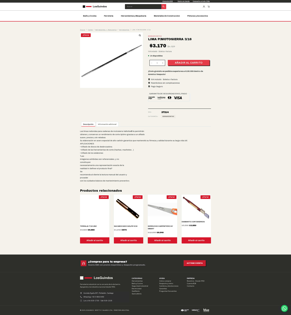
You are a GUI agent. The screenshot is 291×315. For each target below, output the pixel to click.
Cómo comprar (165, 281)
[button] (140, 35)
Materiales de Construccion (167, 16)
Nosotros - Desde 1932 (195, 281)
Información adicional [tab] (107, 124)
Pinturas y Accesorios (197, 16)
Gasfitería (135, 291)
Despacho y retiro (166, 283)
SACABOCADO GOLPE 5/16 (125, 226)
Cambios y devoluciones (168, 286)
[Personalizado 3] (206, 310)
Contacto (190, 286)
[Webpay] (195, 310)
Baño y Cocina (90, 16)
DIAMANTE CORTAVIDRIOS (193, 222)
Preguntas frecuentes (168, 291)
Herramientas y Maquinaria (133, 16)
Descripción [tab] (88, 124)
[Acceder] (203, 6)
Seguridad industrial (140, 286)
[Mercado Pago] (184, 310)
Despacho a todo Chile (201, 1)
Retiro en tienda (183, 1)
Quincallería (136, 294)
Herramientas (155, 36)
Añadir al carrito (189, 62)
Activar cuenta (195, 263)
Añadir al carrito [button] (95, 240)
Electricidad (136, 289)
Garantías (163, 289)
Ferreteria (108, 16)
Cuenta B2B (191, 283)
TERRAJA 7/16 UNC (88, 226)
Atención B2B (167, 1)
